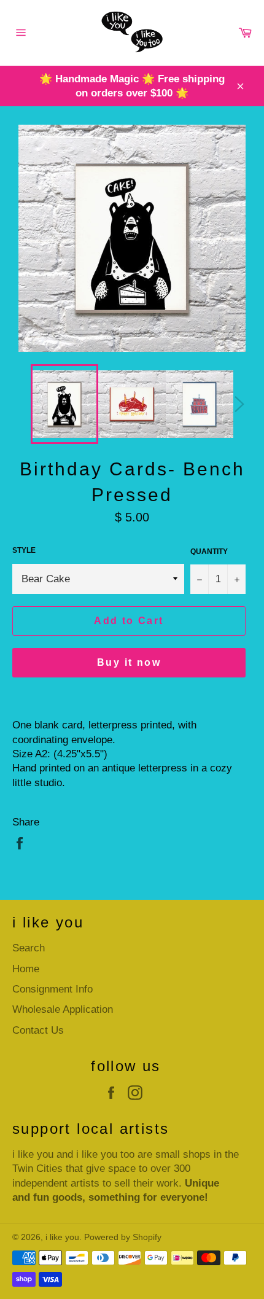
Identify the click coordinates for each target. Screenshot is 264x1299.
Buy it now (129, 662)
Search (28, 948)
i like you (62, 1237)
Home (25, 969)
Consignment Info (52, 989)
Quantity (209, 551)
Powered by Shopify (122, 1237)
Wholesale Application (62, 1009)
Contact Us (38, 1030)
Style (24, 550)
